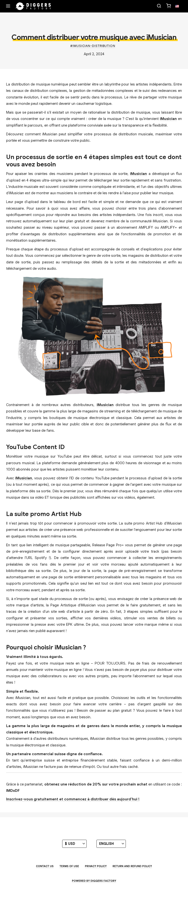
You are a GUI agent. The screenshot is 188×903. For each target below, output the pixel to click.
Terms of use (69, 866)
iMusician (168, 119)
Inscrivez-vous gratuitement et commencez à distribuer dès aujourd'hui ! (73, 799)
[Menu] (8, 6)
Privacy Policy (96, 866)
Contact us (45, 866)
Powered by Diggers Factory (94, 880)
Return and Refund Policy (132, 866)
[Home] (33, 6)
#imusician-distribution (92, 46)
